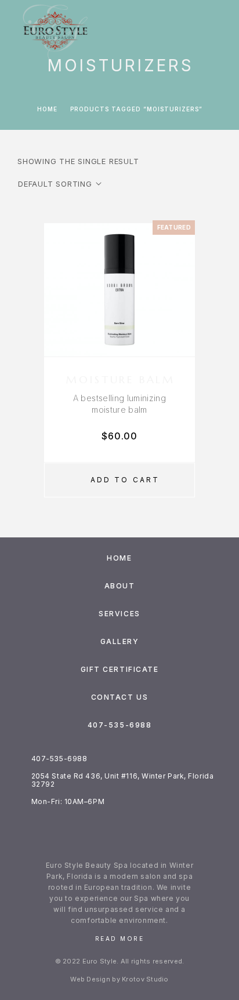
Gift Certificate (120, 669)
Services (119, 613)
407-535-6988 (120, 725)
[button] (119, 480)
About (119, 585)
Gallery (119, 641)
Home (47, 109)
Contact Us (120, 697)
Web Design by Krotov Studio (119, 979)
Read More (119, 938)
